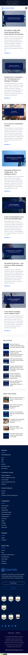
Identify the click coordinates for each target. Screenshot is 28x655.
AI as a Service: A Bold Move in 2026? (13, 124)
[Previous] (5, 2)
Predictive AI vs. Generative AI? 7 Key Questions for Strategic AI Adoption (13, 79)
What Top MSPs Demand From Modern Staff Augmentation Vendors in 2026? (16, 383)
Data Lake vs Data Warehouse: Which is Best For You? (16, 428)
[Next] (20, 2)
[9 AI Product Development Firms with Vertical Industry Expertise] (6, 361)
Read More (7, 53)
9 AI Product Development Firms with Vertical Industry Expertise (16, 360)
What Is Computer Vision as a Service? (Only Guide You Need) (17, 399)
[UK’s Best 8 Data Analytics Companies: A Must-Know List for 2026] (6, 436)
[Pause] (22, 3)
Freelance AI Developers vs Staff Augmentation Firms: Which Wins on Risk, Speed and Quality (17, 368)
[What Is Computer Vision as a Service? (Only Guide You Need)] (6, 400)
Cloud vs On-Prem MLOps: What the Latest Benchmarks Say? (17, 413)
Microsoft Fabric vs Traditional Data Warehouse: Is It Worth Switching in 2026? (17, 346)
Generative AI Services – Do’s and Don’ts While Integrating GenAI (14, 265)
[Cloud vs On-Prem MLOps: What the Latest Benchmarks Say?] (6, 414)
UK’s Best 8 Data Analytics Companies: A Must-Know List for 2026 (16, 435)
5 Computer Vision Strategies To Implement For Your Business (17, 421)
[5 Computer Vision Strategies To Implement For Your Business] (6, 421)
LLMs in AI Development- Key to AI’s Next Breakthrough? (14, 218)
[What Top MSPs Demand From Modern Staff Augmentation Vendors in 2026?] (6, 383)
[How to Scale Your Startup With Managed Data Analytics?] (6, 407)
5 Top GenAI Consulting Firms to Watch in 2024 (12, 312)
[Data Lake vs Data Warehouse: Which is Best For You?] (6, 429)
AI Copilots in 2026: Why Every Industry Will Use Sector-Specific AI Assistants (13, 32)
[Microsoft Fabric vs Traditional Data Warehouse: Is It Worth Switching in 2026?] (6, 346)
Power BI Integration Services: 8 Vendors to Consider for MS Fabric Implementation (15, 376)
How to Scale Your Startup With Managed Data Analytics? (16, 406)
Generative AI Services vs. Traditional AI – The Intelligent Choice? (13, 172)
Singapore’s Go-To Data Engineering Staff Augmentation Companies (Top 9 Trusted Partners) (16, 354)
